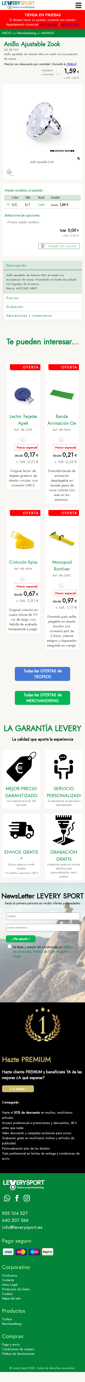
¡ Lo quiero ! (18, 1088)
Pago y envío (11, 1344)
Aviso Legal (9, 1284)
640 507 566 (70, 24)
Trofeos (7, 1319)
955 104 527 (49, 24)
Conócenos (9, 1275)
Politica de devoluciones (18, 1353)
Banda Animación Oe (61, 420)
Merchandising (26, 33)
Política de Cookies (46, 951)
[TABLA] (71, 64)
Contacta (8, 1280)
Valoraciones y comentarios (29, 315)
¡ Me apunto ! (21, 939)
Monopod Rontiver (62, 565)
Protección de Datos (16, 1289)
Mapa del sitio (11, 1298)
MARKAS (48, 33)
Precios (12, 298)
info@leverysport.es (22, 1227)
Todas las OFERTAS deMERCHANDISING (43, 698)
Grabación (15, 307)
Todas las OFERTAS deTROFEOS (43, 674)
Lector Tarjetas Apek (23, 420)
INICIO (7, 33)
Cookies (7, 1294)
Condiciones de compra (18, 1349)
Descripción (16, 265)
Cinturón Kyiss (23, 562)
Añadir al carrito (62, 246)
